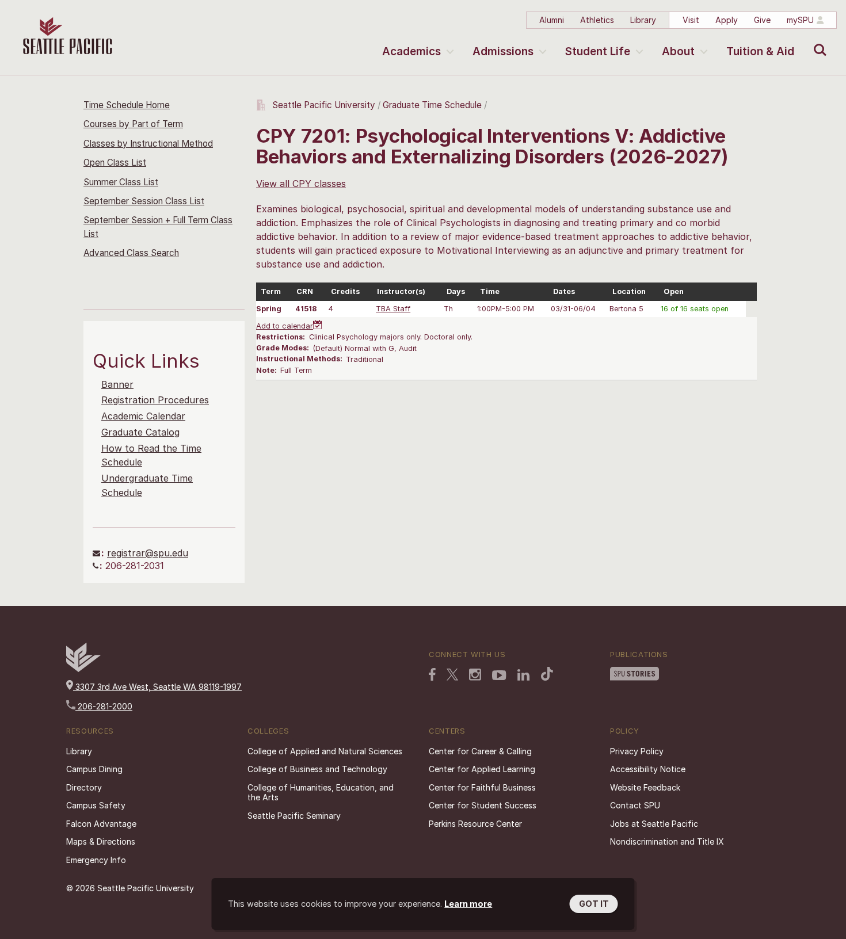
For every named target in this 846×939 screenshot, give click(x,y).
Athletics (597, 20)
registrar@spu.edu (147, 553)
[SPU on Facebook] (432, 674)
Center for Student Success (482, 805)
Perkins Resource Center (475, 824)
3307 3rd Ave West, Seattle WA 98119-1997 (157, 687)
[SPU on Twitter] (452, 674)
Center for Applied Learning (482, 769)
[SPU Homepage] (83, 669)
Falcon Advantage (101, 824)
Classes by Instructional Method (148, 143)
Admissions (502, 51)
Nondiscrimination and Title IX (667, 841)
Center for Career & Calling (480, 751)
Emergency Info (96, 860)
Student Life (597, 51)
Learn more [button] (468, 904)
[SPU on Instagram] (475, 675)
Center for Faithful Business (482, 787)
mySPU (800, 20)
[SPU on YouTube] (499, 675)
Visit (691, 20)
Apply (726, 20)
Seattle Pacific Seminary (294, 815)
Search (817, 41)
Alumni (551, 20)
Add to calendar (284, 326)
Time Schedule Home (126, 105)
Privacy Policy (637, 751)
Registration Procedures (155, 400)
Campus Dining (94, 769)
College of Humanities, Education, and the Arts (320, 792)
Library (643, 20)
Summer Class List (120, 182)
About (678, 51)
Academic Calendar (143, 416)
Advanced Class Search (131, 252)
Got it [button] (594, 904)
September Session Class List (143, 201)
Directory (84, 787)
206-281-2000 (103, 706)
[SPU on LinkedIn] (523, 675)
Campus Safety (95, 805)
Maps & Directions (100, 841)
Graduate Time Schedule (433, 105)
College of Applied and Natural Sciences (324, 751)
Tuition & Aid (760, 51)
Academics (411, 51)
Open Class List (114, 162)
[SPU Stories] (634, 674)
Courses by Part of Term (133, 124)
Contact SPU (635, 805)
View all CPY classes (301, 183)
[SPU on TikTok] (547, 674)
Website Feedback (645, 787)
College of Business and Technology (317, 769)
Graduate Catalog (140, 432)
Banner (117, 384)
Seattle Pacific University (323, 105)
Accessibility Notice (647, 769)
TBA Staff (393, 308)
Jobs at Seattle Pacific (654, 824)
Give (762, 20)
